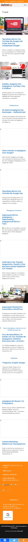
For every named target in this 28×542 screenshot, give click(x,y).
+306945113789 (20, 1)
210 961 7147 (13, 474)
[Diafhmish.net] (6, 5)
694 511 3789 (11, 478)
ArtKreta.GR (20, 531)
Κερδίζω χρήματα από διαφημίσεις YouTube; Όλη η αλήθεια (13, 86)
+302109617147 (12, 1)
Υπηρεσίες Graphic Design (13, 363)
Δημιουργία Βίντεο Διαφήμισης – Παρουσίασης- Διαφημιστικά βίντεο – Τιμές (11, 219)
